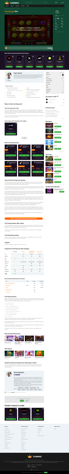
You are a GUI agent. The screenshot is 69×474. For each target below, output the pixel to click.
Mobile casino (23, 434)
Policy (39, 432)
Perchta (7, 287)
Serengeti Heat (8, 285)
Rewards (6, 444)
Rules (6, 440)
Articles (22, 5)
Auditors (22, 446)
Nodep (6, 149)
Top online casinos (8, 439)
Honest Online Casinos (8, 437)
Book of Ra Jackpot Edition (10, 283)
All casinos (24, 137)
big (32, 166)
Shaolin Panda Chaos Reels (31, 252)
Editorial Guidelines (41, 435)
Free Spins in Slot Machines (50, 113)
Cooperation (40, 428)
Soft (22, 440)
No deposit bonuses (8, 442)
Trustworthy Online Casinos (9, 434)
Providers (6, 446)
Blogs (55, 428)
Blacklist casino (7, 430)
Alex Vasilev (13, 392)
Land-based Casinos (24, 439)
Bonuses (17, 5)
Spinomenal (6, 358)
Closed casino (7, 432)
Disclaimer (39, 430)
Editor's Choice (8, 166)
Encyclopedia (7, 447)
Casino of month (24, 428)
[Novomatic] (63, 75)
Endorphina (36, 358)
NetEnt (55, 124)
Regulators (23, 444)
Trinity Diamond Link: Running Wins (58, 168)
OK (45, 472)
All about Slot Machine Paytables (51, 116)
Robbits (23, 251)
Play (9, 66)
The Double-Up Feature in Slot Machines (53, 111)
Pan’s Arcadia (56, 156)
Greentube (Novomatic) (8, 343)
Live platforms (23, 449)
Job (38, 434)
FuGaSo (55, 169)
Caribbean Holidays (9, 289)
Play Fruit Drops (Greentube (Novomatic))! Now (24, 218)
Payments (23, 430)
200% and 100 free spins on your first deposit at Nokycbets (59, 189)
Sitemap (22, 447)
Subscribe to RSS (35, 469)
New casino (7, 428)
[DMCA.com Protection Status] (34, 467)
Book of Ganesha (57, 173)
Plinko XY (55, 145)
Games (12, 5)
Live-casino (23, 435)
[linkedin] (14, 374)
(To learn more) (41, 472)
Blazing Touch (39, 251)
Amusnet (26, 358)
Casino (7, 5)
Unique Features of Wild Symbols (51, 110)
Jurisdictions (23, 442)
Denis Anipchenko (9, 80)
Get (10, 155)
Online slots (7, 435)
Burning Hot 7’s (8, 291)
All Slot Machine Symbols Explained (52, 114)
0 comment (57, 12)
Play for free (58, 126)
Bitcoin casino (23, 432)
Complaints (23, 437)
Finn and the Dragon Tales (58, 134)
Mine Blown (56, 123)
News (28, 5)
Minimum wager (21, 166)
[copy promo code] (10, 64)
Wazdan (16, 358)
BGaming (55, 146)
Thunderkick (56, 157)
